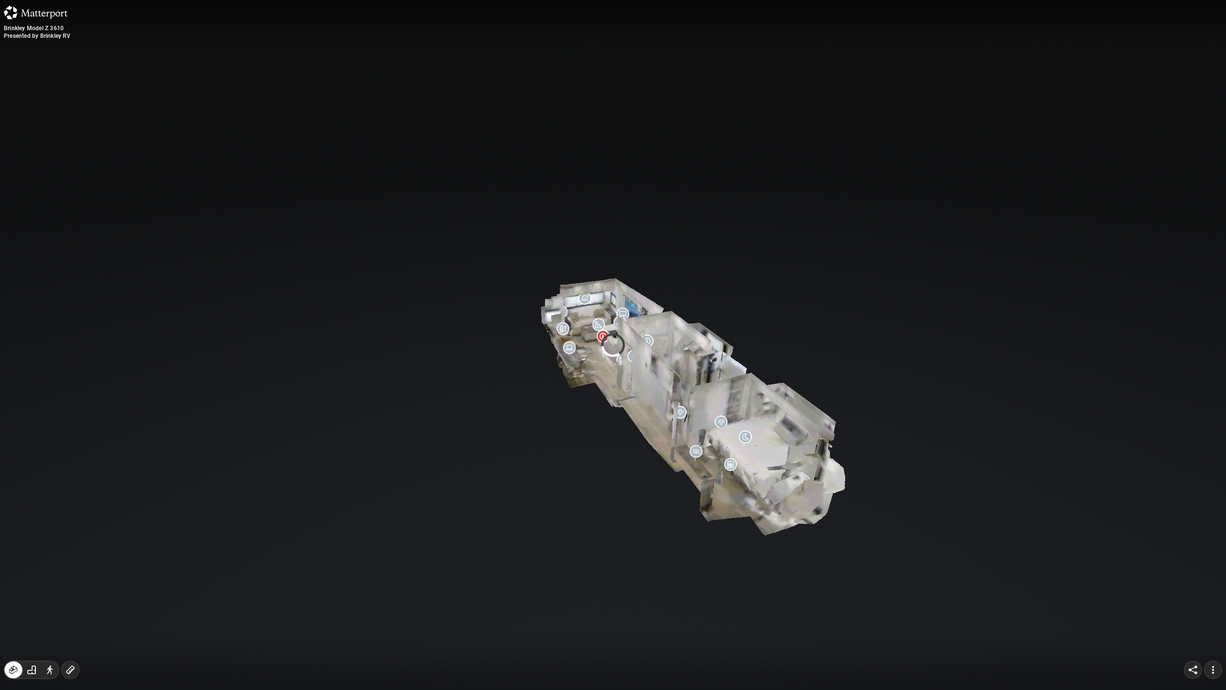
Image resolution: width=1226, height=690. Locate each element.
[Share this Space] (1193, 670)
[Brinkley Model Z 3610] (613, 345)
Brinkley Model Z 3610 (34, 28)
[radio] (13, 669)
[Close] (729, 82)
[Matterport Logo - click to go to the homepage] (35, 12)
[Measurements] (70, 670)
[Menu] (1213, 670)
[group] (31, 670)
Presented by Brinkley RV (37, 36)
